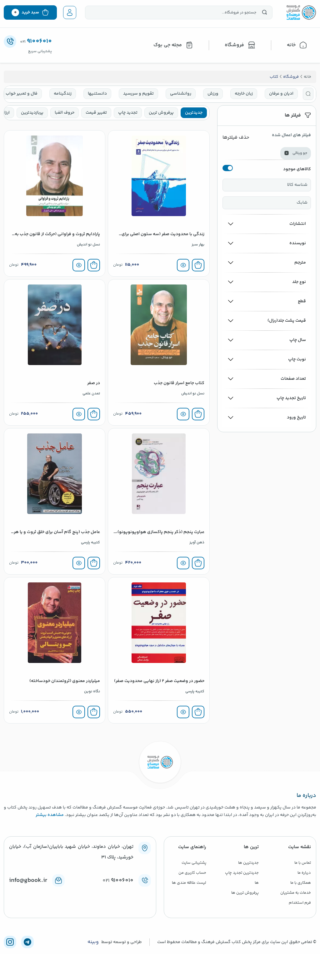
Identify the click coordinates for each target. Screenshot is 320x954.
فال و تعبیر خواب (22, 93)
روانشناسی (180, 93)
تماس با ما (302, 863)
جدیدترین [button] (193, 112)
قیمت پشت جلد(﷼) (287, 320)
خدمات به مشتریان (295, 893)
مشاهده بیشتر (50, 815)
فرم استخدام (300, 903)
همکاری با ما (300, 883)
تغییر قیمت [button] (96, 112)
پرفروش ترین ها (245, 893)
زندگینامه (63, 93)
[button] (308, 94)
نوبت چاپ (297, 359)
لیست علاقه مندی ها (189, 883)
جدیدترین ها (248, 863)
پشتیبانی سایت (194, 863)
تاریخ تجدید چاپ (291, 398)
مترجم (300, 262)
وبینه (93, 942)
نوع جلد (299, 282)
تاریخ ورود (296, 417)
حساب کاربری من (192, 873)
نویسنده (297, 243)
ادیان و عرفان (281, 93)
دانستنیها (97, 93)
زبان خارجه (244, 93)
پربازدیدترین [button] (32, 112)
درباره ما (304, 873)
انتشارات (297, 223)
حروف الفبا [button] (64, 112)
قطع (302, 301)
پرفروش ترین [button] (161, 112)
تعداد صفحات (293, 378)
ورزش (213, 93)
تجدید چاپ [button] (128, 112)
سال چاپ (297, 340)
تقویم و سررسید (138, 93)
